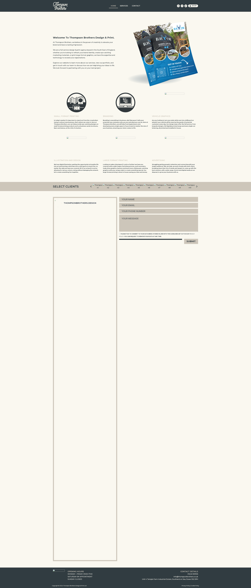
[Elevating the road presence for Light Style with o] (105, 497)
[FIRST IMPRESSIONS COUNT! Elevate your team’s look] (85, 405)
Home (113, 6)
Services (124, 6)
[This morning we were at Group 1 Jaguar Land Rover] (85, 256)
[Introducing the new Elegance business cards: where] (105, 401)
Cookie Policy (195, 585)
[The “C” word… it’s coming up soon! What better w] (105, 262)
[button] (91, 186)
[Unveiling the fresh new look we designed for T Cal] (64, 403)
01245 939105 (193, 574)
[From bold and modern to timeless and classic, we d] (85, 501)
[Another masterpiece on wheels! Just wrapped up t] (64, 508)
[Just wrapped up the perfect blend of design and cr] (64, 280)
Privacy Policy (186, 585)
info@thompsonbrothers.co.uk (186, 577)
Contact (136, 6)
